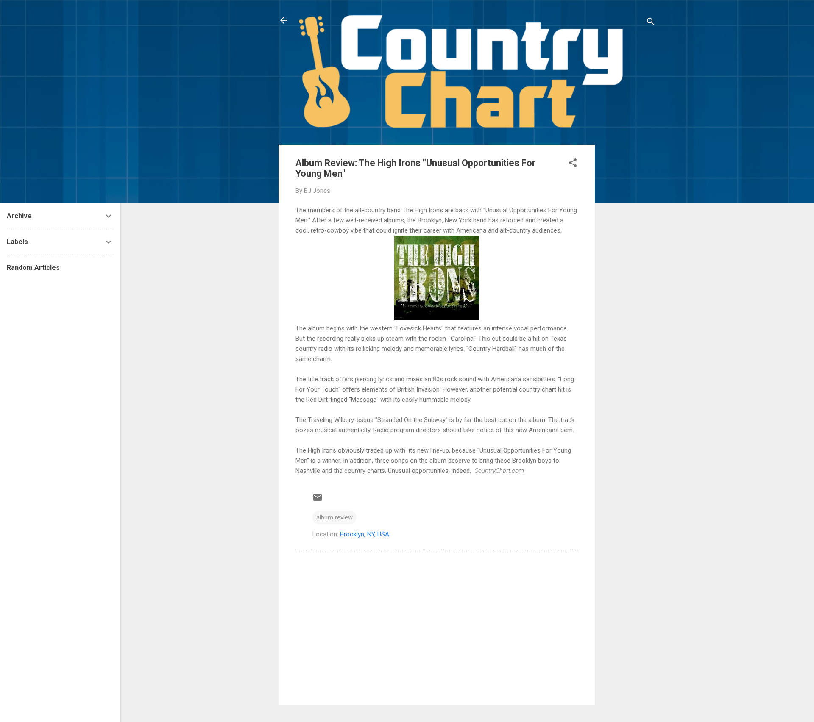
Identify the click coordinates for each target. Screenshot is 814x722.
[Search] (651, 23)
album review (334, 517)
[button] (573, 164)
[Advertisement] (629, 272)
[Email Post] (317, 500)
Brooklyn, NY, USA (364, 534)
